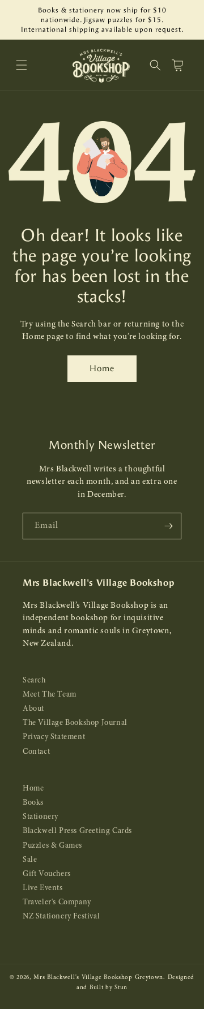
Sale (30, 860)
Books (33, 802)
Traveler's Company (57, 902)
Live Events (43, 888)
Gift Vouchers (47, 874)
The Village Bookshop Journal (75, 723)
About (33, 709)
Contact (36, 752)
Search (34, 680)
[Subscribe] (168, 526)
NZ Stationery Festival (61, 916)
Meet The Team (49, 694)
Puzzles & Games (52, 845)
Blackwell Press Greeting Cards (77, 831)
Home (102, 368)
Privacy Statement (54, 737)
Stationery (40, 817)
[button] (21, 65)
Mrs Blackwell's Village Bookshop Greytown (98, 977)
